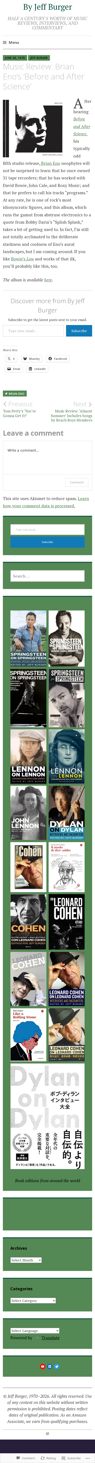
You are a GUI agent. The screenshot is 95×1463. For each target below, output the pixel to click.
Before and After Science (81, 126)
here (48, 280)
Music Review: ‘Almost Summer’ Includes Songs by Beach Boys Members (71, 411)
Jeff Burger (39, 58)
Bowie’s (22, 259)
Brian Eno (50, 163)
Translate (51, 1337)
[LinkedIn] (49, 1366)
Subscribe (79, 330)
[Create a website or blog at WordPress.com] (47, 1433)
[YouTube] (42, 1366)
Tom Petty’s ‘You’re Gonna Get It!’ (19, 409)
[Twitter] (56, 1366)
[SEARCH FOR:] (47, 576)
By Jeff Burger (47, 7)
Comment (77, 482)
